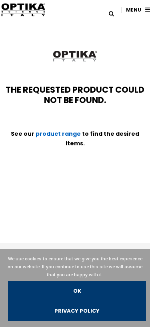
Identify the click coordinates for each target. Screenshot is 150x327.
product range (58, 134)
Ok (77, 291)
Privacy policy (77, 311)
